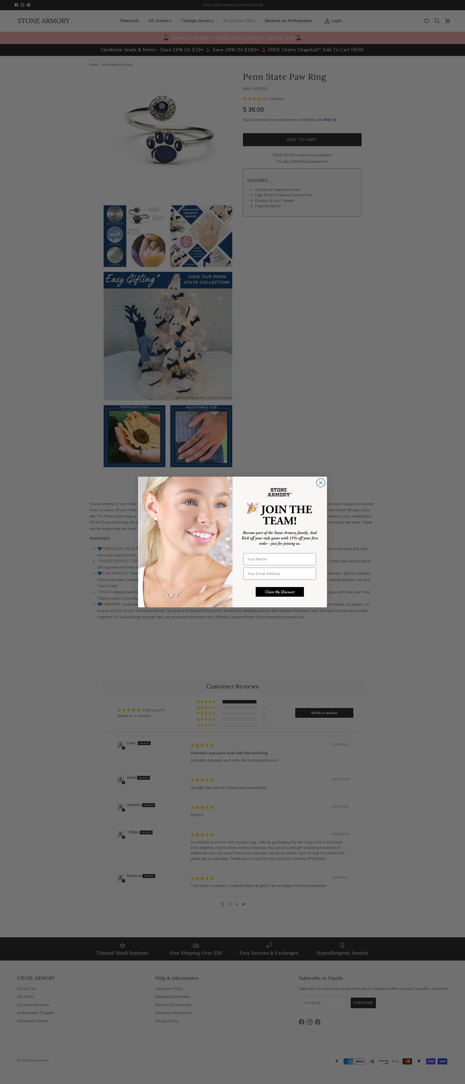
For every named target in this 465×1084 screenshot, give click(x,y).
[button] (280, 592)
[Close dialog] (321, 483)
